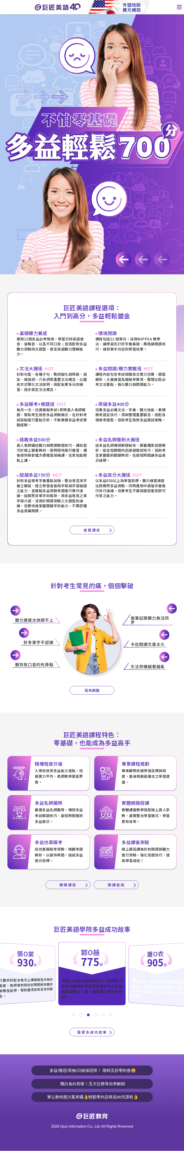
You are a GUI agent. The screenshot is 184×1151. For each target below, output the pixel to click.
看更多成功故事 (92, 1032)
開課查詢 (116, 884)
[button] (73, 1014)
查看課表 (92, 530)
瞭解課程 (68, 884)
